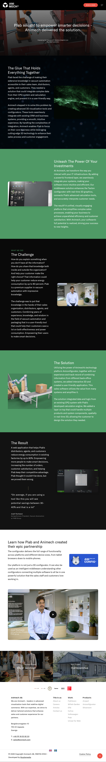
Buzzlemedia (25, 757)
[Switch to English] (50, 750)
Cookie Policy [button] (85, 754)
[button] (102, 5)
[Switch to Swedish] (55, 750)
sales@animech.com (21, 739)
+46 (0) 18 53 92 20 (21, 736)
